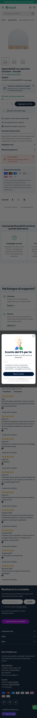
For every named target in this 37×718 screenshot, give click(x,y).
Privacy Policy (21, 378)
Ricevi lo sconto (18, 374)
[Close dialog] (33, 336)
